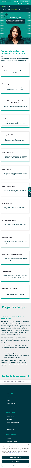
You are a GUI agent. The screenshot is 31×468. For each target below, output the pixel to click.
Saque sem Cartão (8, 152)
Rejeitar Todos (15, 461)
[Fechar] (28, 445)
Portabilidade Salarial (9, 220)
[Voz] (29, 192)
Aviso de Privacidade (14, 452)
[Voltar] (1, 316)
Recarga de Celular (8, 135)
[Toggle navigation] (27, 9)
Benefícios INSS (7, 203)
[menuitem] (4, 1)
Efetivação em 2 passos (9, 288)
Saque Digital (6, 169)
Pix (3, 66)
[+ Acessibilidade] (29, 195)
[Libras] (29, 188)
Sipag (4, 118)
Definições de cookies (15, 465)
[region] (15, 455)
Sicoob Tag (5, 84)
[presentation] (6, 1)
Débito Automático (8, 237)
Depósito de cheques (8, 186)
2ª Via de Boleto (7, 271)
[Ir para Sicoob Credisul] (6, 7)
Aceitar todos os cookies (15, 457)
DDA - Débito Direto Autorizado (12, 254)
